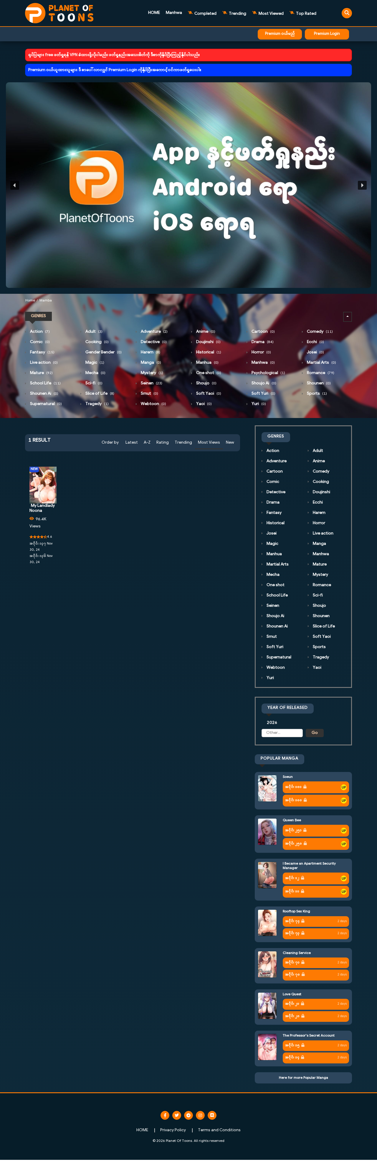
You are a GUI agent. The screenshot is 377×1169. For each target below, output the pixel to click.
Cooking (97, 342)
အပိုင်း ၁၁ (292, 891)
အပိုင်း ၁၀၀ (293, 800)
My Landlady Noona (42, 508)
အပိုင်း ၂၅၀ (293, 843)
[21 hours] (344, 831)
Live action (43, 363)
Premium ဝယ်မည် (280, 34)
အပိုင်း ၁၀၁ (293, 787)
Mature (41, 373)
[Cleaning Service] (267, 964)
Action (39, 332)
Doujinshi (208, 342)
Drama (262, 342)
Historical (208, 352)
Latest (131, 443)
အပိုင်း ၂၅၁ (293, 830)
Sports (316, 394)
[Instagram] (200, 1115)
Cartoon (263, 332)
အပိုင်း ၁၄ (292, 1057)
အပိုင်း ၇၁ (292, 962)
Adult (93, 332)
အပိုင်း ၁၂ (292, 878)
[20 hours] (344, 787)
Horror (261, 352)
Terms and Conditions (219, 1130)
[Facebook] (165, 1115)
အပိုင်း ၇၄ (292, 921)
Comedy (319, 332)
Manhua (207, 363)
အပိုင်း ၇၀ (292, 974)
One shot (208, 373)
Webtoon (153, 404)
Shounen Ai (43, 394)
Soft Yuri (263, 394)
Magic (94, 363)
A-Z (147, 443)
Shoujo (205, 383)
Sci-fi (93, 383)
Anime (205, 332)
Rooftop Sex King (296, 911)
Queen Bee (292, 820)
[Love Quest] (267, 1006)
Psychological (268, 373)
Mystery (151, 373)
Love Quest (292, 994)
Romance (320, 373)
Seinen (151, 383)
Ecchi (315, 342)
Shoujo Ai (263, 383)
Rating (162, 443)
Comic (39, 342)
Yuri (258, 404)
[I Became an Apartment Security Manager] (267, 875)
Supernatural (45, 404)
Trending (237, 14)
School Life (45, 383)
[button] (188, 185)
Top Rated (305, 14)
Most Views (209, 443)
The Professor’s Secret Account (309, 1035)
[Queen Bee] (267, 832)
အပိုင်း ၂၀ (292, 1016)
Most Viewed (271, 14)
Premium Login (327, 34)
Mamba (45, 300)
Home (30, 300)
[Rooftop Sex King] (267, 923)
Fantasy (41, 352)
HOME (154, 13)
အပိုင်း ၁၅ (292, 1045)
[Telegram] (188, 1115)
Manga (150, 363)
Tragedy (97, 404)
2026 (272, 723)
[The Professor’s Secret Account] (267, 1047)
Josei (315, 352)
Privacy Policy (173, 1130)
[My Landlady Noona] (43, 485)
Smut (149, 394)
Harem (150, 352)
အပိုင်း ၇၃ (292, 933)
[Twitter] (176, 1115)
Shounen (318, 383)
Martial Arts (321, 363)
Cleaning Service (297, 953)
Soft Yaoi (208, 394)
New (230, 443)
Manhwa (174, 13)
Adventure (154, 332)
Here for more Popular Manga (303, 1078)
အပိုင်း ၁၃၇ (37, 543)
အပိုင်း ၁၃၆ (37, 556)
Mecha (95, 373)
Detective (153, 342)
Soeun (288, 777)
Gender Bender (103, 352)
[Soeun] (267, 788)
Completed (205, 14)
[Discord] (212, 1115)
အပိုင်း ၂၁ (292, 1003)
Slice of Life (99, 394)
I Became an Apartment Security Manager (309, 865)
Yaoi (203, 404)
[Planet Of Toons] (59, 13)
